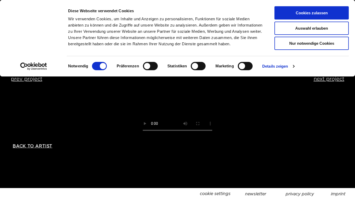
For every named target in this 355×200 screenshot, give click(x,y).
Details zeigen (275, 66)
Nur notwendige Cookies (311, 43)
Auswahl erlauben (311, 28)
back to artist (32, 146)
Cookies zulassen (312, 13)
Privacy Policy (300, 193)
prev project (26, 79)
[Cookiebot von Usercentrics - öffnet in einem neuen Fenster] (33, 66)
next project (329, 79)
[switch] (150, 66)
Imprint (338, 193)
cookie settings (215, 193)
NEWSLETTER (255, 193)
